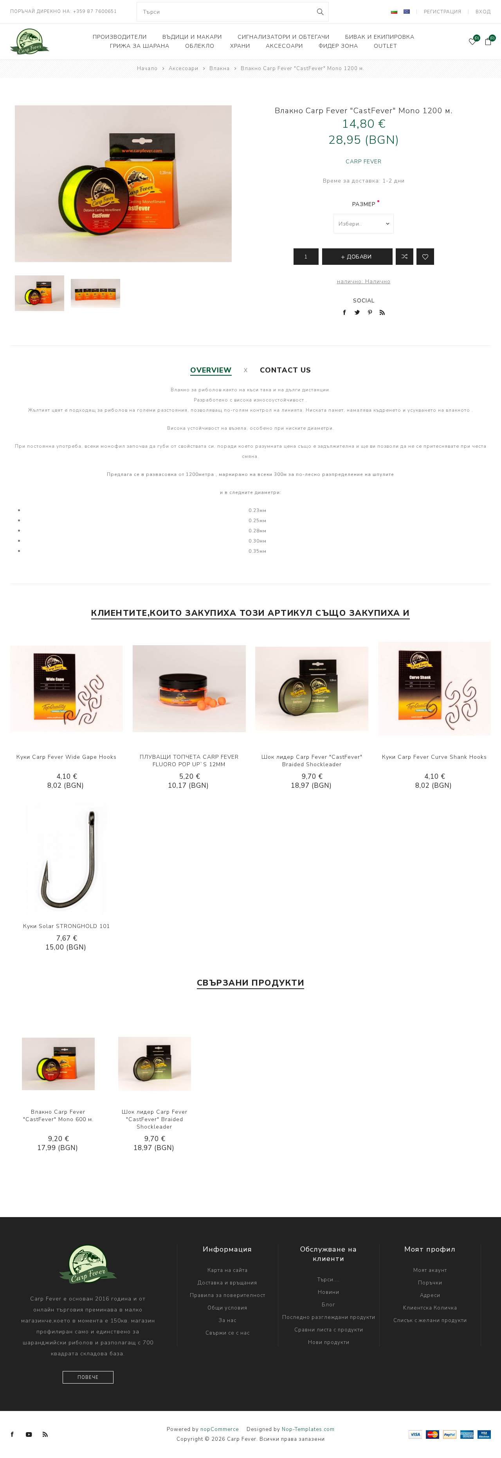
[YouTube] (29, 1434)
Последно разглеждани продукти (328, 1317)
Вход (483, 12)
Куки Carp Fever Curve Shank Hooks (434, 757)
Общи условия (227, 1307)
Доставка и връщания (227, 1282)
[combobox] (233, 12)
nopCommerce (219, 1429)
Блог (328, 1304)
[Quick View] (42, 688)
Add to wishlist (425, 256)
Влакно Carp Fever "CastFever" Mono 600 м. (58, 1115)
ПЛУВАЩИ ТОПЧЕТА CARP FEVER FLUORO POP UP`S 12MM (189, 760)
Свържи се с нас (227, 1333)
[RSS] (45, 1434)
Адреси (430, 1295)
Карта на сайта (227, 1270)
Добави (90, 688)
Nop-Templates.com (308, 1429)
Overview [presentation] (211, 370)
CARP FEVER (364, 161)
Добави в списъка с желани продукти (74, 688)
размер (363, 204)
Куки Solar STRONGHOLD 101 (66, 926)
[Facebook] (12, 1434)
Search (319, 12)
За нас (227, 1320)
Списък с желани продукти (430, 1320)
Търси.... (328, 1279)
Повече (88, 1377)
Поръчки (430, 1282)
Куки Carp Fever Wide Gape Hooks (66, 757)
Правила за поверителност (227, 1295)
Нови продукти (329, 1342)
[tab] (211, 370)
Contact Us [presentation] (285, 370)
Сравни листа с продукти (328, 1329)
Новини (328, 1292)
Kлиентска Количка (430, 1307)
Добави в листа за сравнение (404, 256)
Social (364, 300)
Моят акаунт (430, 1270)
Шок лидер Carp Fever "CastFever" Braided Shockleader (311, 760)
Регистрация (442, 12)
